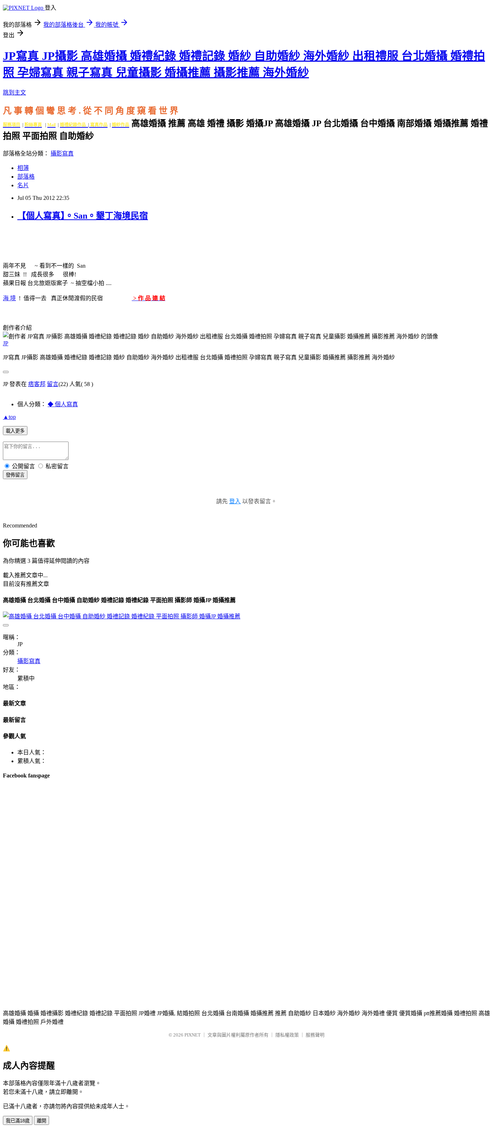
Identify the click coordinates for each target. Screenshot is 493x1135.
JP (5, 343)
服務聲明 (315, 1035)
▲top (9, 417)
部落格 (26, 177)
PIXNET (192, 1035)
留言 (52, 384)
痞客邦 (36, 384)
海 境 (9, 298)
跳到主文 (14, 92)
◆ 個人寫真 (63, 404)
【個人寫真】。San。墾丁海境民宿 (82, 215)
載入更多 (15, 431)
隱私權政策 (287, 1035)
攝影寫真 (62, 153)
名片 (23, 185)
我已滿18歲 (18, 1120)
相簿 (23, 168)
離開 (41, 1120)
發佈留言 (15, 475)
